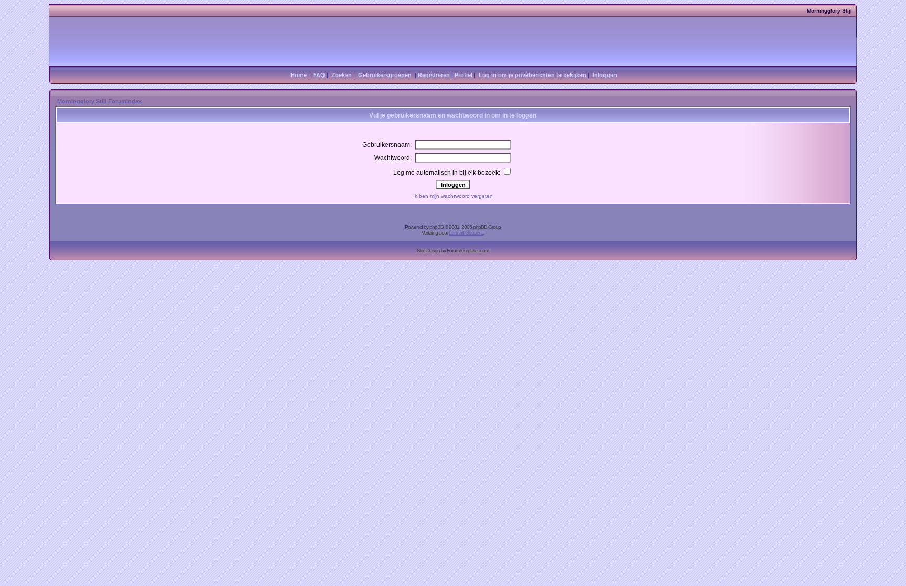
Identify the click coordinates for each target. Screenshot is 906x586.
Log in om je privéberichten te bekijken (532, 75)
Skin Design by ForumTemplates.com (453, 250)
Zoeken (341, 75)
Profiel (463, 75)
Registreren (434, 75)
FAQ (319, 75)
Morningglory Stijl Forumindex (99, 101)
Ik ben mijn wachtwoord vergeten (453, 196)
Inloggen (604, 75)
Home (298, 75)
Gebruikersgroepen (385, 75)
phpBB (436, 227)
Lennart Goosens (466, 233)
